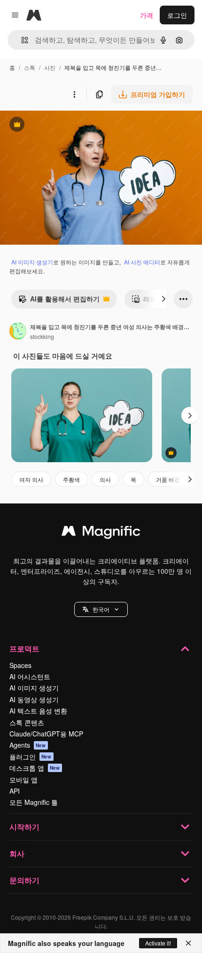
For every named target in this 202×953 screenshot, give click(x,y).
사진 (49, 67)
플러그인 (30, 756)
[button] (101, 609)
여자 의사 (31, 479)
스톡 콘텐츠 (26, 722)
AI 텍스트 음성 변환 (38, 710)
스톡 (29, 67)
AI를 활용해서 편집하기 (59, 301)
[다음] (163, 299)
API (14, 790)
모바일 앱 (23, 779)
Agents (27, 745)
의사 (105, 479)
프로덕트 (24, 648)
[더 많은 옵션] (74, 94)
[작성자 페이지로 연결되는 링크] (17, 332)
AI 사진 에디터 (142, 262)
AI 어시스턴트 (29, 676)
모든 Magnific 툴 (33, 802)
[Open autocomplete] (21, 40)
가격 (146, 15)
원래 (54, 125)
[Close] (188, 943)
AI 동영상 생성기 (34, 699)
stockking (42, 336)
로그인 (177, 15)
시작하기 (24, 826)
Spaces (20, 665)
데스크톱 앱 (34, 768)
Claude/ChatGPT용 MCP (46, 733)
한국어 (101, 609)
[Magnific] (101, 533)
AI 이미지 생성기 (32, 262)
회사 (16, 853)
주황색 (71, 479)
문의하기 (24, 880)
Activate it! (158, 943)
